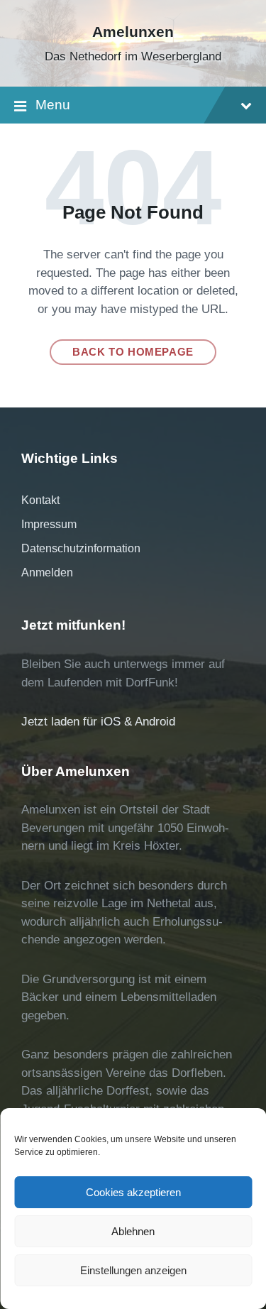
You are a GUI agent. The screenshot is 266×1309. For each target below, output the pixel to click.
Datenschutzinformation (80, 548)
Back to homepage (133, 352)
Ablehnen (133, 1231)
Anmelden (47, 572)
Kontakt (40, 500)
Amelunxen (133, 31)
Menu (52, 104)
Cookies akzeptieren (133, 1192)
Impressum (49, 524)
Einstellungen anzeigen (133, 1270)
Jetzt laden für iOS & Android (98, 721)
